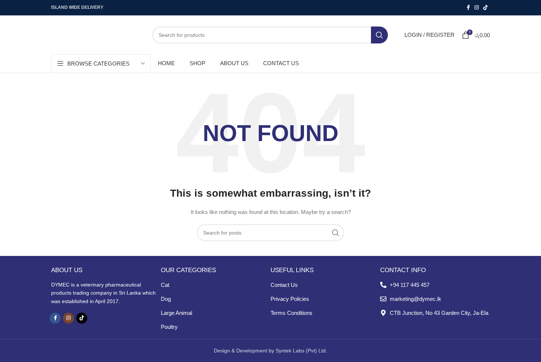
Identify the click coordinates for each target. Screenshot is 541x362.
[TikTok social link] (485, 8)
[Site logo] (96, 34)
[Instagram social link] (476, 8)
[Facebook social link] (468, 8)
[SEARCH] (379, 35)
